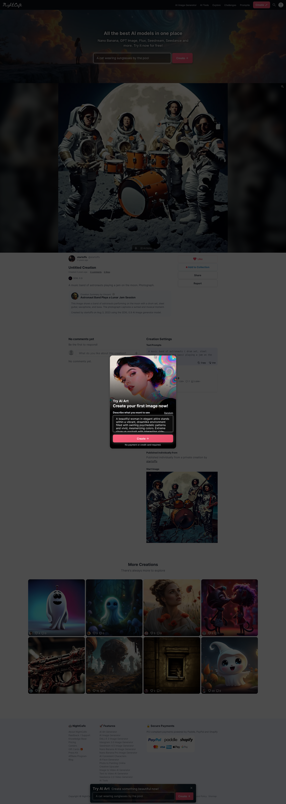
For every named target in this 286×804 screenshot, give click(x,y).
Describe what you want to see (131, 412)
